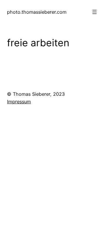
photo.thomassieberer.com (36, 12)
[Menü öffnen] (94, 11)
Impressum (19, 101)
